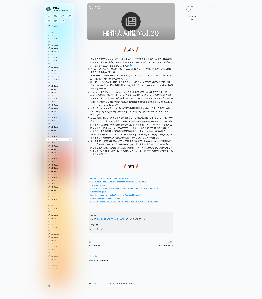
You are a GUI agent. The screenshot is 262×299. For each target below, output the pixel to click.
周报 (98, 6)
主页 (90, 6)
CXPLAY (91, 8)
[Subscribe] (70, 205)
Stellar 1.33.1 (111, 283)
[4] (108, 88)
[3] (128, 78)
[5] (117, 104)
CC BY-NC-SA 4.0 (129, 283)
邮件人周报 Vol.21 (96, 245)
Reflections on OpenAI (98, 192)
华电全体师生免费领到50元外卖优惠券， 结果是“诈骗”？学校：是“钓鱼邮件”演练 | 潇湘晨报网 (124, 201)
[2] (117, 71)
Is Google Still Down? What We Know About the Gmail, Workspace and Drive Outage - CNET (123, 188)
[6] (99, 114)
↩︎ (127, 178)
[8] (106, 153)
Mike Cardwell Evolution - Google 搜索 (104, 198)
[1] (131, 65)
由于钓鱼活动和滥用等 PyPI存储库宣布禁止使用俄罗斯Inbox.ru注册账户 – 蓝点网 (118, 182)
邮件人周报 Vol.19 (166, 245)
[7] (161, 137)
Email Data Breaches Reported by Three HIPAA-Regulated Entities (114, 195)
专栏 (94, 6)
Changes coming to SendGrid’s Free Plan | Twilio (108, 178)
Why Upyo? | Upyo (97, 185)
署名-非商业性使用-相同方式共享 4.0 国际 (111, 219)
